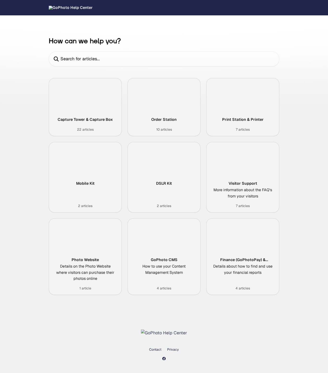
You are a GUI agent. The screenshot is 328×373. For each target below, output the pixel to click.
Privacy (173, 349)
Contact (155, 349)
